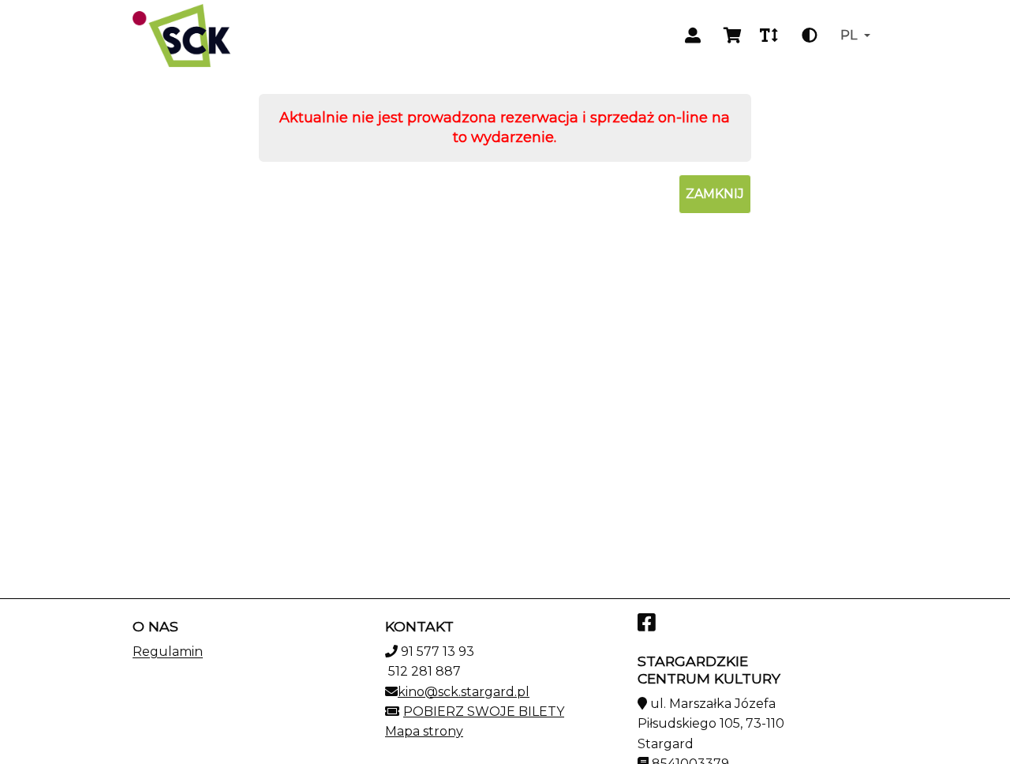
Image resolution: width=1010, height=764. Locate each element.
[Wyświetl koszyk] (732, 35)
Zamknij (715, 193)
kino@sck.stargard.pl (463, 691)
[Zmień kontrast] (809, 35)
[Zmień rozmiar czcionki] (768, 35)
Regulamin (168, 651)
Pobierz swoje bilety (483, 711)
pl (848, 35)
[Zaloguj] (692, 35)
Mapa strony (424, 731)
